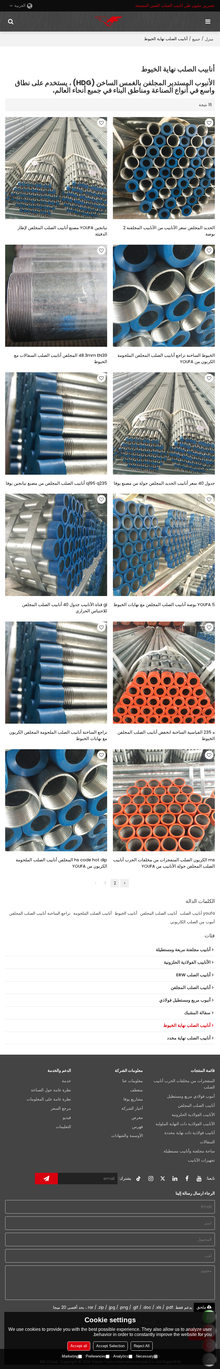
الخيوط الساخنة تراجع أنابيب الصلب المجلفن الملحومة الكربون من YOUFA (166, 359)
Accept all (78, 1346)
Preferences (96, 1356)
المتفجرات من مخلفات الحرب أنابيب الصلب (184, 1084)
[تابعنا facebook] (187, 1179)
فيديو (67, 1117)
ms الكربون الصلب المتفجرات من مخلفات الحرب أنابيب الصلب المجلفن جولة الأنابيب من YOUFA (164, 863)
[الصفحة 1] (95, 883)
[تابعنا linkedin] (175, 1179)
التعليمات (63, 1127)
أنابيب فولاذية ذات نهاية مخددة (189, 1133)
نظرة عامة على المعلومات (49, 1099)
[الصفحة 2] (124, 883)
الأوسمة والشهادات (127, 1135)
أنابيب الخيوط (126, 913)
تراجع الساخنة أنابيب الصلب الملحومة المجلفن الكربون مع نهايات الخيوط (58, 735)
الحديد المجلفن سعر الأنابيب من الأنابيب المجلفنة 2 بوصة (169, 231)
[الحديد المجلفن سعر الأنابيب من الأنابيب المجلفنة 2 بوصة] (164, 168)
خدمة (66, 1081)
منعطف (136, 1090)
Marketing (70, 1356)
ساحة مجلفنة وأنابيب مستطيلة (189, 1151)
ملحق (201, 1307)
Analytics (121, 1356)
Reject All (142, 1346)
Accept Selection (110, 1346)
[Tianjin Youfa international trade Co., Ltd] (108, 21)
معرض (137, 1117)
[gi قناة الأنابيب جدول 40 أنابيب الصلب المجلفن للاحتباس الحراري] (56, 545)
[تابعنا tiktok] (139, 1179)
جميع (196, 39)
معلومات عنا (132, 1081)
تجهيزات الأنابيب (201, 1160)
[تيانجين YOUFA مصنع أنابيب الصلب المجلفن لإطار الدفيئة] (56, 168)
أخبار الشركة (132, 1108)
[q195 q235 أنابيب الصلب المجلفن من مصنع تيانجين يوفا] (56, 423)
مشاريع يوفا (133, 1099)
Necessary (145, 1356)
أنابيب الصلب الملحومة (92, 913)
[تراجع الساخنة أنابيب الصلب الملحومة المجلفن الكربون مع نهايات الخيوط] (56, 673)
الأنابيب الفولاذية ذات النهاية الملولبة (185, 1124)
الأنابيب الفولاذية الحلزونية (193, 1114)
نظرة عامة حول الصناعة (51, 1090)
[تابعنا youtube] (199, 1179)
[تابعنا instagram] (151, 1179)
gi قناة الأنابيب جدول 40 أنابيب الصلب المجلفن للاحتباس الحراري (64, 608)
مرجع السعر (61, 1108)
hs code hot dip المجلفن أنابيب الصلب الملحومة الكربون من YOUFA (61, 863)
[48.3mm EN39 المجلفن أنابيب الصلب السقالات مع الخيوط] (56, 296)
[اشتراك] (46, 1178)
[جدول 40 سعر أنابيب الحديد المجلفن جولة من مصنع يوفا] (164, 423)
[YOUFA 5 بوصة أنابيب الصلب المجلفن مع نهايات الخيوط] (164, 545)
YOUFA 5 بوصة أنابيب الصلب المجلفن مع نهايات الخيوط (164, 604)
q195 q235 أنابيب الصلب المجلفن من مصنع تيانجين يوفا (56, 483)
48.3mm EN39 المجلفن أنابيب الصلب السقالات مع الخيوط (60, 359)
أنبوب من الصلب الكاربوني (192, 922)
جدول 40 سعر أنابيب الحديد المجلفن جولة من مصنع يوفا (164, 483)
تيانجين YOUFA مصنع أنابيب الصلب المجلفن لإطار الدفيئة (62, 231)
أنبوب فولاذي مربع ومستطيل (191, 1096)
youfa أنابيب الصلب (197, 913)
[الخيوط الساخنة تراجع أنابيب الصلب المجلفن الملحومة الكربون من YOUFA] (164, 296)
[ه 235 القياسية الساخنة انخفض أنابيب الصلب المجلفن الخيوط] (164, 673)
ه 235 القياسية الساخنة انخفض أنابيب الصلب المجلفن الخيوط (166, 735)
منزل (209, 39)
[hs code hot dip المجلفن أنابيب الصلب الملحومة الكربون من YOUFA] (56, 800)
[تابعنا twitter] (163, 1179)
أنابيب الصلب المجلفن (158, 913)
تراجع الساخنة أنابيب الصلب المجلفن (39, 913)
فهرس (137, 1127)
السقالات (207, 1142)
